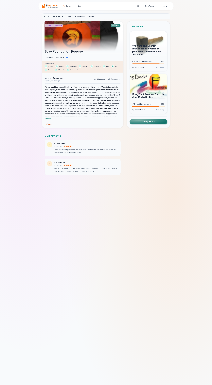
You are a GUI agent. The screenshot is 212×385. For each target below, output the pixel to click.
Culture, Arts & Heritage (54, 25)
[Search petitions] (138, 6)
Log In (165, 6)
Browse (80, 6)
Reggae (49, 124)
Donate (69, 6)
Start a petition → (148, 122)
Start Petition (150, 6)
